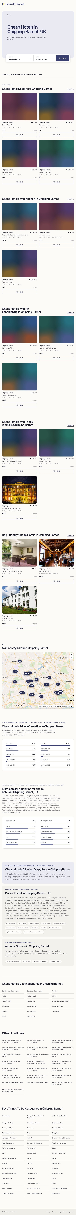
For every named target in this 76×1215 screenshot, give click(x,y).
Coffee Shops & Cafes (59, 1116)
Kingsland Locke (44, 235)
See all (70, 89)
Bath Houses (31, 1178)
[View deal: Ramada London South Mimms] (19, 552)
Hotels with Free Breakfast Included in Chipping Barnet (36, 1062)
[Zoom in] (71, 654)
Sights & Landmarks (33, 1188)
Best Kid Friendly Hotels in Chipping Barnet (35, 1041)
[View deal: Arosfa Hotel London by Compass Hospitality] (19, 216)
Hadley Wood (31, 996)
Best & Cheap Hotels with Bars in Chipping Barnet (37, 1055)
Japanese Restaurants (34, 1143)
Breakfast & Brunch (33, 1123)
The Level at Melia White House (12, 461)
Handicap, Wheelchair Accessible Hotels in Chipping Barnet (13, 1048)
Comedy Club (31, 1153)
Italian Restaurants (8, 1143)
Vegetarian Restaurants (9, 1173)
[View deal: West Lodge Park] (19, 600)
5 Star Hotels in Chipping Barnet (12, 1082)
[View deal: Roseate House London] (19, 376)
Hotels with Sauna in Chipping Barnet (61, 1055)
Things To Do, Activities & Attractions (35, 1117)
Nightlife (29, 1138)
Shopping (55, 1133)
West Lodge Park (7, 618)
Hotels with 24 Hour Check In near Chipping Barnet (61, 1062)
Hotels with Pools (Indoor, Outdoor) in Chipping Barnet (11, 1076)
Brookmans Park (57, 1006)
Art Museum (56, 1193)
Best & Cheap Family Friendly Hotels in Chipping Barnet (11, 1041)
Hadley (4, 996)
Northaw (5, 1011)
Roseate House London (9, 395)
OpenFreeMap (42, 706)
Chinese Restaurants (59, 1153)
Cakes (54, 1158)
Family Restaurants (8, 1133)
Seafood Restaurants (9, 1158)
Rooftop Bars (56, 1163)
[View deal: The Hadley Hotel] (56, 552)
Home (9, 15)
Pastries (29, 1163)
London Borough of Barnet (60, 1001)
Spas (3, 1153)
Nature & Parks (7, 1188)
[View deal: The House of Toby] (19, 329)
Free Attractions (32, 1173)
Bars (28, 1133)
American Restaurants (59, 1143)
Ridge (4, 1016)
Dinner (54, 1178)
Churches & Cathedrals (59, 1188)
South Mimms (31, 1016)
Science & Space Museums (61, 1138)
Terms (54, 1212)
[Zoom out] (71, 657)
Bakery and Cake (57, 1123)
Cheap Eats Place (7, 1123)
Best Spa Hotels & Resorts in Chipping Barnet (61, 1076)
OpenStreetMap (66, 706)
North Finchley (6, 1001)
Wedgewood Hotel (45, 172)
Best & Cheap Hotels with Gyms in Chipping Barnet (62, 1041)
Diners (54, 1183)
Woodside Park (32, 1006)
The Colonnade (7, 172)
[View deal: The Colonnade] (19, 153)
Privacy (48, 1212)
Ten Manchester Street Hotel (11, 508)
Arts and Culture (57, 1173)
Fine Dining (5, 1183)
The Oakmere (31, 1011)
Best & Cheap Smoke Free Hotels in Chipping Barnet (63, 1048)
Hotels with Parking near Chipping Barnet (10, 1069)
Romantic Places (57, 1128)
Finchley (54, 991)
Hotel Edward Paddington (47, 348)
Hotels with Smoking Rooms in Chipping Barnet (37, 1069)
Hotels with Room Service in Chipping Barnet (11, 1062)
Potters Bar (55, 1011)
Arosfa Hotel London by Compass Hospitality (16, 235)
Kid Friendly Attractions (9, 1138)
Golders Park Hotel (8, 125)
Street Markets (7, 1178)
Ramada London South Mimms (12, 571)
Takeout (4, 1163)
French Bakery (31, 1148)
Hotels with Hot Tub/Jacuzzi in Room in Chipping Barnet (37, 1076)
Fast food (55, 1168)
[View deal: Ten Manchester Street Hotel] (19, 490)
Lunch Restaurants (33, 1183)
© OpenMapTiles (51, 706)
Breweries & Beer (7, 1128)
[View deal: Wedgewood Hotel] (56, 153)
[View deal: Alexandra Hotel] (56, 106)
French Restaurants (8, 1148)
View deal (19, 135)
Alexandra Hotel (44, 125)
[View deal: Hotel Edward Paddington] (56, 329)
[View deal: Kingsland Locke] (56, 216)
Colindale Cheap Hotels (34, 991)
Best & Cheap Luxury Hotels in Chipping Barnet (62, 1083)
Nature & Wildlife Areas (34, 1193)
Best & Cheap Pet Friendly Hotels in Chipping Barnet (13, 1090)
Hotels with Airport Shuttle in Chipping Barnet (61, 1069)
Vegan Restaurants (8, 1168)
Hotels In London (14, 4)
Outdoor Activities (8, 1193)
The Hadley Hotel (44, 571)
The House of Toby (8, 348)
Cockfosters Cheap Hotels (10, 991)
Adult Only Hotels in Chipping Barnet (11, 1055)
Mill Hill (54, 996)
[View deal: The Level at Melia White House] (19, 443)
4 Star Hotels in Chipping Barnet (37, 1082)
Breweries (30, 1128)
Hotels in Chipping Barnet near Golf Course (37, 1048)
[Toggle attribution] (72, 706)
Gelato (54, 1148)
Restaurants (6, 1116)
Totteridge (5, 1006)
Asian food (30, 1168)
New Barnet (31, 1001)
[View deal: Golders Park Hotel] (19, 106)
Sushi (29, 1158)
